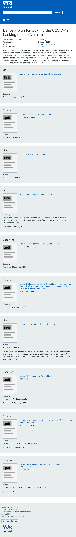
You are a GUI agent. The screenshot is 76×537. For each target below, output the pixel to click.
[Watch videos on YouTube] (12, 523)
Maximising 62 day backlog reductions (36, 194)
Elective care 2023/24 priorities (33, 154)
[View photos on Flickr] (16, 523)
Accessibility (6, 514)
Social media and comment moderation (16, 512)
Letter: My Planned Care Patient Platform (37, 376)
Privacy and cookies (9, 510)
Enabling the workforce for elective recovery (38, 324)
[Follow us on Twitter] (3, 523)
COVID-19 (51, 44)
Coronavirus (42, 44)
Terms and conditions (9, 507)
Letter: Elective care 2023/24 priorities (36, 114)
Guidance (41, 46)
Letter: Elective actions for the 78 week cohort (39, 244)
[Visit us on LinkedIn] (8, 523)
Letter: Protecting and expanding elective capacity (41, 74)
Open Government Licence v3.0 (13, 516)
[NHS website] (7, 531)
